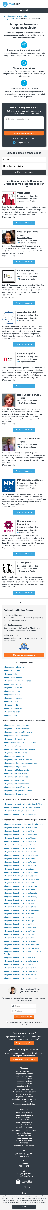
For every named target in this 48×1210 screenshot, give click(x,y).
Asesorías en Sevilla (24, 1125)
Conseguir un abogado (24, 655)
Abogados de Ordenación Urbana (17, 739)
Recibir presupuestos (24, 133)
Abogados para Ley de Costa (15, 767)
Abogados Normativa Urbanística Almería (20, 841)
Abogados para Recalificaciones (16, 787)
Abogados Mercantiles (12, 712)
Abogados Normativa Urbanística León (19, 914)
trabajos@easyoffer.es (24, 1176)
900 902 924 (24, 1166)
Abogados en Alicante (24, 1086)
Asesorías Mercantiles (24, 1140)
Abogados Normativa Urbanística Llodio (19, 811)
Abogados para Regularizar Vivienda (18, 791)
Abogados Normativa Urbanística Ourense (20, 938)
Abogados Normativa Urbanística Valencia (20, 968)
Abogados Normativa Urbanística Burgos (20, 862)
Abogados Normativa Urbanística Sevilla (19, 958)
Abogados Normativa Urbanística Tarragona (21, 961)
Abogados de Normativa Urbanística (18, 736)
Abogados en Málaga (24, 1081)
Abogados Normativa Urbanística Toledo (19, 964)
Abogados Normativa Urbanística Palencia (20, 941)
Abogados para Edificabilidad (15, 756)
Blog (24, 1193)
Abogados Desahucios (24, 1102)
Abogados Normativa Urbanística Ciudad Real (21, 879)
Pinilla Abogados (24, 237)
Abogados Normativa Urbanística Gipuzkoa (20, 886)
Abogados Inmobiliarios (13, 705)
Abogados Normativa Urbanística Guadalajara (22, 897)
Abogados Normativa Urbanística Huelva (19, 900)
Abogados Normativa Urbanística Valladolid (21, 971)
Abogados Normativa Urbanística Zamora (20, 975)
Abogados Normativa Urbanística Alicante (20, 838)
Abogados (24, 1068)
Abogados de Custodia (13, 684)
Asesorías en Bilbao (24, 1120)
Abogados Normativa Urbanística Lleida (19, 917)
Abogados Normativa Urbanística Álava (19, 831)
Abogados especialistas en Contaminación (20, 742)
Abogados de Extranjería (13, 691)
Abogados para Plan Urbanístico (16, 784)
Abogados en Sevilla (24, 1084)
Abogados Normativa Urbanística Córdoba (20, 883)
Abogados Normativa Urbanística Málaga (20, 927)
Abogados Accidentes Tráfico (24, 1104)
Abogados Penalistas (12, 715)
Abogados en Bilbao (24, 1079)
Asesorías (24, 1109)
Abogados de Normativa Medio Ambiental (20, 732)
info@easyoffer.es (24, 1174)
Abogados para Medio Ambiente (16, 770)
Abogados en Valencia (24, 1076)
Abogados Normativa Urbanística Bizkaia (20, 859)
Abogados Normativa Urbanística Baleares (20, 852)
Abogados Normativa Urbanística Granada (20, 893)
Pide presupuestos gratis (24, 1059)
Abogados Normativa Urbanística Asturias (20, 845)
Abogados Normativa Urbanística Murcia (19, 931)
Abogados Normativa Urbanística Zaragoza (20, 978)
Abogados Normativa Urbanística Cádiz (19, 869)
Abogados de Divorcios (13, 688)
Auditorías (24, 1143)
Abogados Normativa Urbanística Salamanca (21, 948)
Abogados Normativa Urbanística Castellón (20, 876)
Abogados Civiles (10, 674)
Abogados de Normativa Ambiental (17, 729)
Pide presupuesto (24, 223)
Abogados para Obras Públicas (16, 777)
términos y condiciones (24, 1022)
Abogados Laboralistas (13, 708)
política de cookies (40, 1202)
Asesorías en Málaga (24, 1122)
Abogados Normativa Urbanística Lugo (19, 921)
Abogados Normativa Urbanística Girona (19, 890)
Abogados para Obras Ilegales (15, 773)
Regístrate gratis (24, 1043)
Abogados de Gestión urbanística (17, 725)
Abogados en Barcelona (24, 1074)
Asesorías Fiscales (24, 1135)
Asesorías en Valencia (24, 1117)
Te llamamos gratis (24, 1017)
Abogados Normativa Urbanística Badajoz (20, 848)
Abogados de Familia (12, 695)
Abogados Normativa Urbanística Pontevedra (21, 945)
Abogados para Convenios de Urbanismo (19, 749)
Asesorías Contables (24, 1133)
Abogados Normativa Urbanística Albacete (20, 835)
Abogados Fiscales (11, 701)
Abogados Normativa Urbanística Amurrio (20, 814)
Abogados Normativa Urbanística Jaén (19, 903)
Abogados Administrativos (14, 667)
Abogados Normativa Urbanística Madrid (19, 924)
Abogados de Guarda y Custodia (24, 1099)
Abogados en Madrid (24, 1071)
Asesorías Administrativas (24, 1145)
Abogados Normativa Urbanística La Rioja (20, 907)
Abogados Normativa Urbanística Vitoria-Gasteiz (22, 807)
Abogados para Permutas (14, 780)
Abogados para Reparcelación (15, 794)
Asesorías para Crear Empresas (24, 1131)
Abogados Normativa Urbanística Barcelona (21, 855)
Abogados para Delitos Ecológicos (17, 753)
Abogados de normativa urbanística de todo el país (23, 824)
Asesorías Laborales (24, 1138)
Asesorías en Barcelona (24, 1115)
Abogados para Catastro (13, 746)
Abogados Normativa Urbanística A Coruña (20, 828)
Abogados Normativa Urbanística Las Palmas (21, 910)
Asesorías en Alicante (24, 1127)
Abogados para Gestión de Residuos (18, 760)
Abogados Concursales (13, 677)
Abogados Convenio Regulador (24, 1092)
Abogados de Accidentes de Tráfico (17, 681)
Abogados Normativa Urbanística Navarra (20, 934)
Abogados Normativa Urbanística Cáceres (20, 866)
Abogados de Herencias (13, 698)
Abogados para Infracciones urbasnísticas (20, 763)
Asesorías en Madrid (24, 1112)
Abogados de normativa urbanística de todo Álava (23, 804)
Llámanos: (24, 1164)
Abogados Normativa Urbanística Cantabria (21, 872)
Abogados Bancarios (12, 670)
